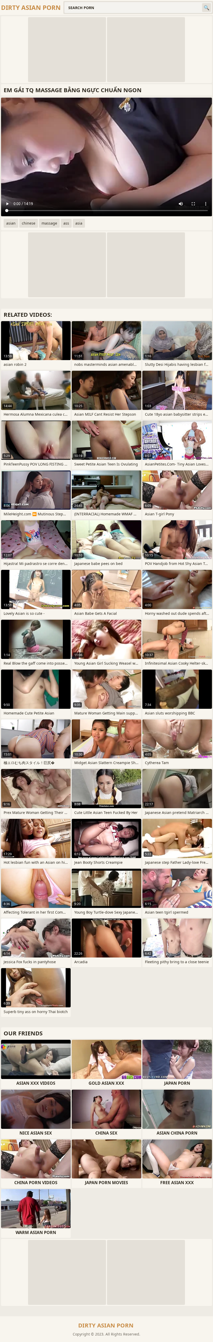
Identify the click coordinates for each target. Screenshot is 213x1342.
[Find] (206, 7)
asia (78, 223)
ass (66, 223)
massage (49, 223)
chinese (28, 223)
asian (11, 223)
